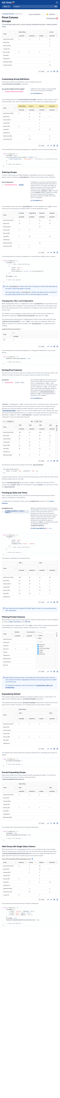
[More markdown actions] (43, 14)
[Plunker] (57, 71)
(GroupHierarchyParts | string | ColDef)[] (14, 511)
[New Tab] (51, 71)
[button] (35, 6)
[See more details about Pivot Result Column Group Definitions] (3, 92)
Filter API (27, 622)
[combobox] (52, 14)
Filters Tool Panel (15, 622)
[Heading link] (48, 71)
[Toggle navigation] (57, 2)
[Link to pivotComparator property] (15, 182)
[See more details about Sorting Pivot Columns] (3, 382)
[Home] (8, 2)
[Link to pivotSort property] (11, 380)
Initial (21, 184)
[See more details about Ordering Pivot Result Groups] (3, 185)
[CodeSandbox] (54, 71)
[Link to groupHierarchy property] (14, 508)
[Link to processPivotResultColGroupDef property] (26, 89)
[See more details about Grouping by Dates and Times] (3, 512)
